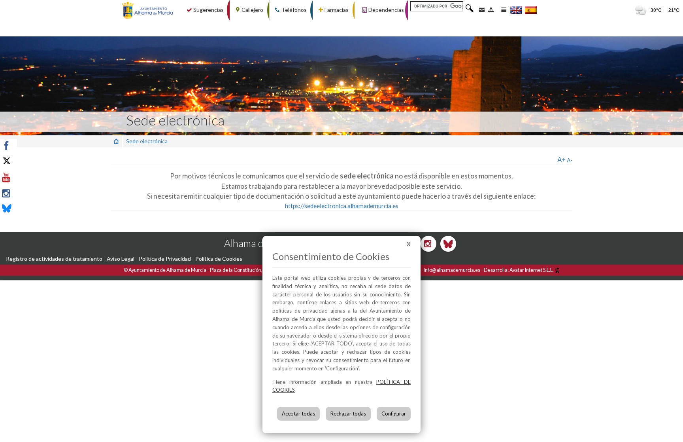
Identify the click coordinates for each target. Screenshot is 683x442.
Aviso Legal (120, 258)
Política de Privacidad (165, 258)
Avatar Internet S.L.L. (532, 270)
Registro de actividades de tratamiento (54, 258)
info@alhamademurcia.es (452, 270)
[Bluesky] (24, 209)
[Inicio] (116, 141)
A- (570, 160)
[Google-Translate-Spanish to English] (516, 10)
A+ (561, 160)
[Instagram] (24, 193)
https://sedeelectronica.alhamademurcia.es (341, 205)
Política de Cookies (218, 258)
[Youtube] (24, 177)
